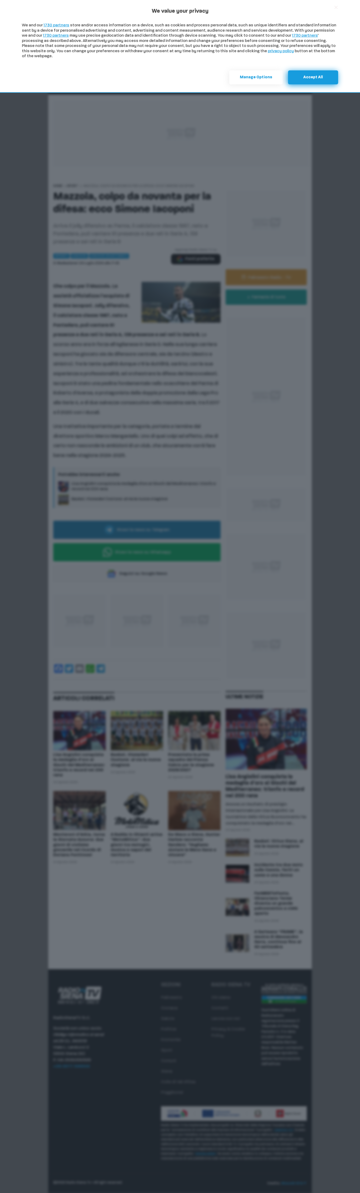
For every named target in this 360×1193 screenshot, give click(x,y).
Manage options (256, 77)
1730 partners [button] (56, 25)
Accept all (313, 77)
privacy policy (281, 51)
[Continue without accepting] (336, 7)
